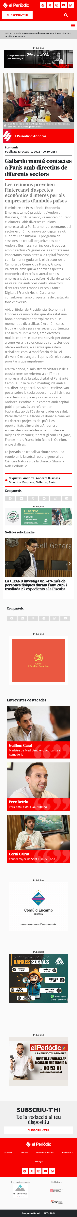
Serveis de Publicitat (45, 1152)
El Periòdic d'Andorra (29, 136)
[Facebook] (43, 5)
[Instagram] (57, 5)
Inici (7, 33)
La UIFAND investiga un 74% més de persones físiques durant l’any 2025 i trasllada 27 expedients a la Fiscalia (36, 585)
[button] (66, 15)
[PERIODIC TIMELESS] (38, 930)
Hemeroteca (67, 1152)
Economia (16, 33)
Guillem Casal (20, 745)
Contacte (24, 1152)
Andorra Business (48, 478)
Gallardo (41, 482)
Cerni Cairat (19, 854)
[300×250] (38, 684)
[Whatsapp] (71, 5)
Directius (15, 482)
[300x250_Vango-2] (38, 1002)
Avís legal (39, 1161)
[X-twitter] (50, 5)
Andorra (28, 478)
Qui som (8, 1152)
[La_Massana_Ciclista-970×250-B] (38, 524)
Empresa (28, 482)
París (52, 482)
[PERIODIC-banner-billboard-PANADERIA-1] (38, 67)
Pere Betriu (18, 801)
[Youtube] (64, 5)
